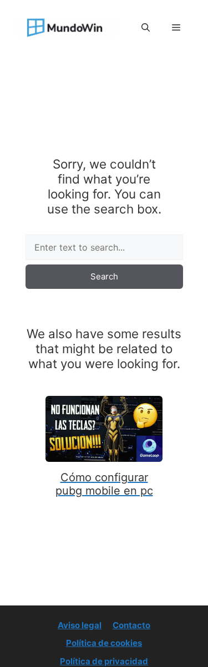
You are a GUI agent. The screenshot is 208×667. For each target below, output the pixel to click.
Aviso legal (80, 625)
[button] (145, 27)
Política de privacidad (104, 661)
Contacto (131, 625)
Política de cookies (104, 643)
